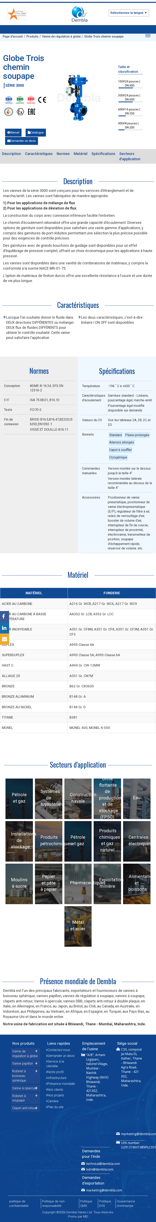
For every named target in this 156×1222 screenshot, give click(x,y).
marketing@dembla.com (104, 1190)
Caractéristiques (39, 154)
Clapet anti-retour (24, 1108)
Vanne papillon (22, 1063)
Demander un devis (23, 141)
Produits (32, 36)
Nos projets (55, 1095)
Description (11, 154)
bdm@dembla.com (99, 1169)
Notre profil (55, 1072)
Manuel (14, 132)
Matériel (80, 154)
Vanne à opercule (24, 1088)
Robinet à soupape (19, 1098)
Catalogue (37, 132)
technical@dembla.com (103, 1163)
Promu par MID (78, 1216)
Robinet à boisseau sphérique (19, 1075)
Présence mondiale (61, 1084)
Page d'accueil (13, 36)
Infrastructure (56, 1078)
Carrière (52, 1101)
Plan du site (55, 1107)
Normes (63, 154)
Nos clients (55, 1090)
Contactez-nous (58, 1050)
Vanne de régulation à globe (61, 36)
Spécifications (103, 154)
